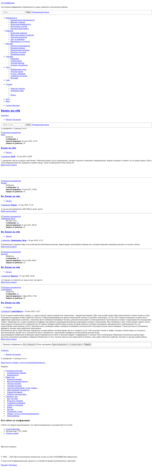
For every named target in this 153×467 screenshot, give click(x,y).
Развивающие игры (18, 69)
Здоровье (9, 56)
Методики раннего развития (22, 35)
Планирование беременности (23, 20)
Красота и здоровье (15, 401)
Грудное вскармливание (20, 46)
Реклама (4, 465)
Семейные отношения (16, 403)
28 (18, 187)
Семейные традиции (19, 76)
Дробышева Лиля (8, 219)
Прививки (15, 59)
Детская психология (19, 37)
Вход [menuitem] (8, 101)
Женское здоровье (18, 22)
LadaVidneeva (6, 290)
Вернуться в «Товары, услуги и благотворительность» (23, 363)
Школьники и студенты (20, 41)
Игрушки (14, 78)
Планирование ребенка (16, 373)
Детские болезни (17, 63)
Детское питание (14, 384)
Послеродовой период (20, 29)
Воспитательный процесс (17, 381)
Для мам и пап (12, 396)
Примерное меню (18, 54)
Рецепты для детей (18, 52)
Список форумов (13, 429)
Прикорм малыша (18, 48)
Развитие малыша (14, 379)
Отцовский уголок (14, 411)
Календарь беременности (21, 24)
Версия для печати (13, 119)
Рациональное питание (20, 50)
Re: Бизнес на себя (10, 196)
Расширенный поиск (40, 125)
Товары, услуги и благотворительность (23, 414)
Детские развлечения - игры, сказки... (22, 388)
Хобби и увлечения (15, 405)
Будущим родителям (14, 371)
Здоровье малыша (14, 386)
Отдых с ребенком (18, 74)
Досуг (8, 67)
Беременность (11, 18)
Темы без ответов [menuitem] (18, 88)
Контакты (13, 465)
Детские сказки (17, 72)
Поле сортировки (44, 344)
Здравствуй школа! (14, 392)
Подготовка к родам (19, 26)
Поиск (28, 125)
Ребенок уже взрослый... (17, 394)
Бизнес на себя (10, 110)
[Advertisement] (76, 171)
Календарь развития (19, 33)
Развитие (9, 31)
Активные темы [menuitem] (17, 91)
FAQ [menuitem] (8, 99)
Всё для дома (12, 399)
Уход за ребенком (18, 39)
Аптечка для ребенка (19, 65)
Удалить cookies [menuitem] (12, 433)
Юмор (9, 407)
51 (18, 223)
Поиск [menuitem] (13, 95)
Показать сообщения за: (13, 344)
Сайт (8, 80)
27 (18, 258)
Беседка (10, 409)
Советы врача (16, 61)
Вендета (4, 254)
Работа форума (13, 416)
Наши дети (10, 377)
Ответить (5, 115)
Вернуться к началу (9, 165)
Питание (9, 44)
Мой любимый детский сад (18, 390)
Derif (3, 135)
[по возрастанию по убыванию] (76, 344)
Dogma (4, 183)
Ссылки (9, 84)
